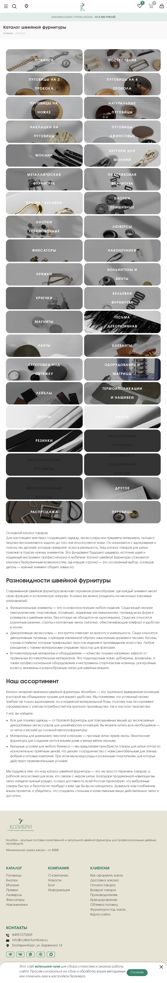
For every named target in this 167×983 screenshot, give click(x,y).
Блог (51, 885)
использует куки (47, 966)
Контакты (16, 928)
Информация (59, 890)
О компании (58, 875)
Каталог (14, 868)
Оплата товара (102, 885)
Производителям (104, 895)
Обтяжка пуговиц (104, 904)
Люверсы (14, 895)
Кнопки (12, 880)
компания (58, 868)
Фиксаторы (15, 900)
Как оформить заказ (106, 875)
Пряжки (12, 890)
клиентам (99, 868)
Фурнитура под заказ (108, 909)
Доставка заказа (104, 880)
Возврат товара (103, 890)
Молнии (12, 885)
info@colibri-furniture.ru (30, 940)
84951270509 (22, 934)
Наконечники (17, 904)
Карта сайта (100, 914)
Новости (55, 880)
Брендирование (103, 900)
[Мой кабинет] (162, 4)
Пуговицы (13, 875)
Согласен (137, 972)
